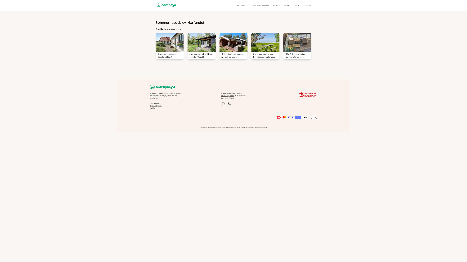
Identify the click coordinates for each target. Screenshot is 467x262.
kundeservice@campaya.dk (160, 96)
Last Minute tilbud (243, 5)
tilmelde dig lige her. (227, 96)
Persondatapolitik (156, 106)
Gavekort (276, 5)
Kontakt (287, 5)
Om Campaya (154, 103)
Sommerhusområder (261, 5)
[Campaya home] (166, 5)
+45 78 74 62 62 (165, 93)
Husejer (297, 5)
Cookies (152, 108)
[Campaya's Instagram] (229, 104)
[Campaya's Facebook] (223, 104)
